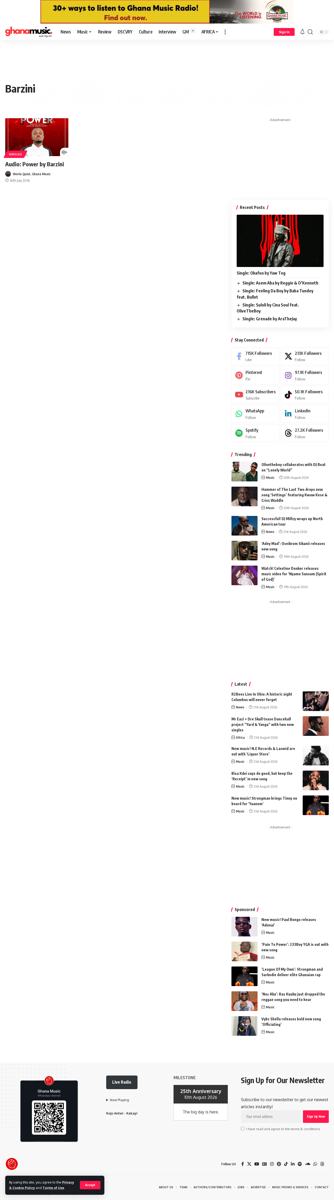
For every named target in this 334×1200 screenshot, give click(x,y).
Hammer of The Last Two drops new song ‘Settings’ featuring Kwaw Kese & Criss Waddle (294, 495)
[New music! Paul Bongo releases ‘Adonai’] (244, 926)
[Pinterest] (255, 375)
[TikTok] (286, 1164)
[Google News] (264, 1164)
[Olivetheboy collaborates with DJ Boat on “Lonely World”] (244, 471)
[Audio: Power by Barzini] (36, 137)
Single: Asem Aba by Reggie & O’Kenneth (280, 283)
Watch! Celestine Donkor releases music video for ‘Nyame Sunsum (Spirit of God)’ (293, 574)
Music (270, 477)
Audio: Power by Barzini (34, 164)
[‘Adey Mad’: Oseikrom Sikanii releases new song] (244, 550)
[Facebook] (255, 356)
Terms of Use (53, 1188)
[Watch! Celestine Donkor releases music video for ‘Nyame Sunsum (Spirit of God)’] (244, 575)
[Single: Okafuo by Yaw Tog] (280, 241)
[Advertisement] (167, 55)
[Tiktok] (305, 395)
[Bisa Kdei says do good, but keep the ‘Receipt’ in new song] (316, 780)
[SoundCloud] (308, 1164)
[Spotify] (255, 433)
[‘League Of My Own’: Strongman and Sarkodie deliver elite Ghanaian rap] (244, 976)
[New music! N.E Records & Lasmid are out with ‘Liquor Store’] (316, 755)
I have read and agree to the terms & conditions (283, 1129)
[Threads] (305, 433)
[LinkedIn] (305, 414)
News (270, 532)
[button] (90, 1185)
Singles (15, 154)
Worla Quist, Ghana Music (32, 174)
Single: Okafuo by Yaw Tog (261, 273)
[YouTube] (256, 1164)
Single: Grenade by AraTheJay (269, 318)
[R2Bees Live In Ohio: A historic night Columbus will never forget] (316, 701)
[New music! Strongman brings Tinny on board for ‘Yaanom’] (316, 805)
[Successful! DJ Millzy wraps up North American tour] (244, 526)
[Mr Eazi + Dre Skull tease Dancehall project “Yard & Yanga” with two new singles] (316, 726)
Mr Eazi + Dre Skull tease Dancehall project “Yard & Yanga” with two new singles (262, 724)
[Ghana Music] (28, 32)
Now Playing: (120, 1100)
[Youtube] (255, 395)
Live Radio (121, 1082)
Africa (240, 737)
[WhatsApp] (255, 414)
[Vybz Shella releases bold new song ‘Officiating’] (244, 1026)
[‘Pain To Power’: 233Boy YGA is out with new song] (244, 951)
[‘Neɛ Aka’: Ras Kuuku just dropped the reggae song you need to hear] (244, 1001)
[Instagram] (305, 375)
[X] (305, 356)
